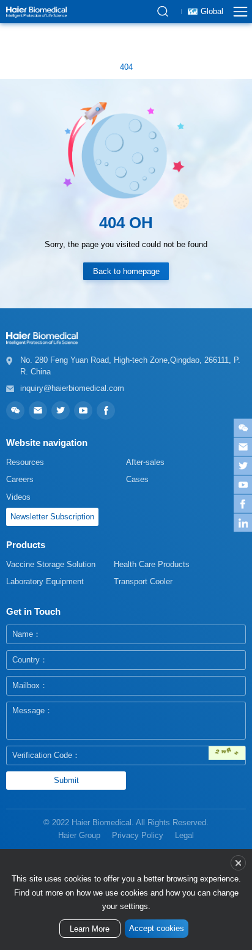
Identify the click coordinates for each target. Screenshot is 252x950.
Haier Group (79, 835)
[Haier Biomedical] (36, 11)
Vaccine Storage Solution (50, 564)
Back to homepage (126, 271)
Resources (25, 462)
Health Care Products (152, 564)
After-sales (145, 462)
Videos (18, 497)
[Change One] (227, 753)
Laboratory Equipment (45, 581)
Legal (184, 835)
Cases (137, 479)
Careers (20, 479)
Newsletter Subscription (52, 516)
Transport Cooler (143, 581)
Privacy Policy (137, 835)
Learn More (89, 929)
